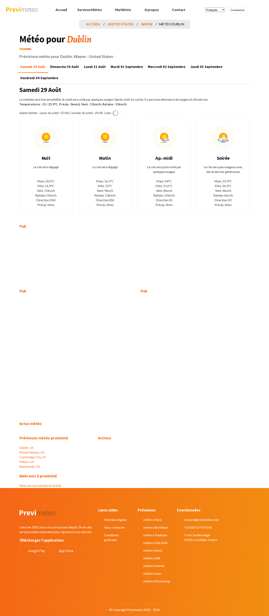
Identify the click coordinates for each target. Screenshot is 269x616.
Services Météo (89, 10)
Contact (178, 10)
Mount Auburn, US (31, 452)
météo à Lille (151, 558)
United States (121, 24)
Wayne (147, 24)
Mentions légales (115, 519)
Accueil (61, 10)
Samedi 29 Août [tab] (32, 66)
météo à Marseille (155, 543)
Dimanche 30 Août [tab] (64, 66)
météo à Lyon (152, 573)
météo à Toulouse (155, 535)
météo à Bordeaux (155, 527)
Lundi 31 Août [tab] (95, 66)
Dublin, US (26, 447)
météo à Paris (152, 519)
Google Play (36, 551)
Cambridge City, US (32, 457)
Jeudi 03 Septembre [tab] (206, 66)
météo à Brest (152, 550)
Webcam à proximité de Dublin (40, 485)
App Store (66, 551)
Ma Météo (123, 10)
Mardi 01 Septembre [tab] (127, 66)
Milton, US (26, 462)
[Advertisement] (55, 261)
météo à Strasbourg (156, 581)
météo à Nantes (154, 566)
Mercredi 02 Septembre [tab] (166, 66)
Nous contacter (114, 527)
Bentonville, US (29, 466)
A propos (152, 10)
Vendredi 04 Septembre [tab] (39, 78)
